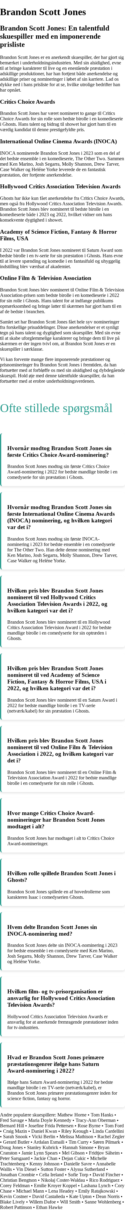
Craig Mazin (15, 1131)
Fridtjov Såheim (104, 1152)
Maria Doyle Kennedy (49, 1120)
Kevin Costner (14, 1196)
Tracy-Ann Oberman (96, 1120)
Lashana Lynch (95, 1185)
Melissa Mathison (76, 1136)
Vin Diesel (26, 1169)
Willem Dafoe (42, 1201)
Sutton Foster (53, 1169)
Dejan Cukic (74, 1158)
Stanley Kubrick (42, 1147)
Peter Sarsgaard (15, 1158)
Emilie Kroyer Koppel (55, 1185)
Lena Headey (61, 1191)
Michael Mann (30, 1191)
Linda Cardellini (108, 1131)
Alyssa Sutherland (87, 1169)
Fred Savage (12, 1120)
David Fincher (106, 1174)
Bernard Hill (12, 1125)
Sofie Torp (78, 1174)
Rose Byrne (89, 1125)
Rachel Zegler (110, 1136)
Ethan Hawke (49, 1207)
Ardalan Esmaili (48, 1142)
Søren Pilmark (106, 1142)
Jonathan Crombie (17, 1174)
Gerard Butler (16, 1142)
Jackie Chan (45, 1158)
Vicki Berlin (43, 1136)
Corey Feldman (15, 1185)
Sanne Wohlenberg (103, 1201)
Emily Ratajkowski (96, 1191)
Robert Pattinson (16, 1207)
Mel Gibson (73, 1152)
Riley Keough (74, 1131)
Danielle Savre (78, 1163)
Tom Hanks (102, 1114)
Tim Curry (79, 1142)
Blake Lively (12, 1201)
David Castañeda (48, 1196)
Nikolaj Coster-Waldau (63, 1180)
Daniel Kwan (44, 1131)
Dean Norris (108, 1196)
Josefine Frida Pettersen (50, 1125)
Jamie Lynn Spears (40, 1152)
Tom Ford (114, 1125)
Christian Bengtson (18, 1180)
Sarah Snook (15, 1136)
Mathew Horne (71, 1114)
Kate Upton (80, 1196)
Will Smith (70, 1201)
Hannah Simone (77, 1147)
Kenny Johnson (44, 1163)
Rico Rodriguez (104, 1180)
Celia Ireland (51, 1174)
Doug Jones (11, 1147)
